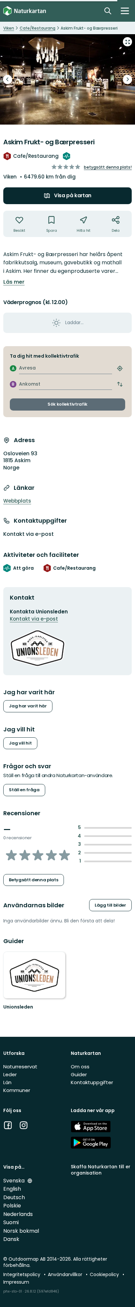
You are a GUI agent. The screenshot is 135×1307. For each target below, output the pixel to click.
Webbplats (17, 500)
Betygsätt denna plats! (108, 167)
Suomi (11, 1222)
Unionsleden (18, 1007)
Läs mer (14, 282)
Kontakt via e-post (28, 534)
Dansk (11, 1239)
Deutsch (14, 1197)
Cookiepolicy (105, 1274)
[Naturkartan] (24, 11)
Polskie (12, 1205)
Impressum (16, 1282)
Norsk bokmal (21, 1231)
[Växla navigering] (125, 11)
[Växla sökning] (108, 11)
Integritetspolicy (22, 1274)
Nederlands (18, 1214)
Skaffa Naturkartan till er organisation (100, 1169)
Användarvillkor (66, 1274)
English (12, 1189)
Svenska (14, 1180)
